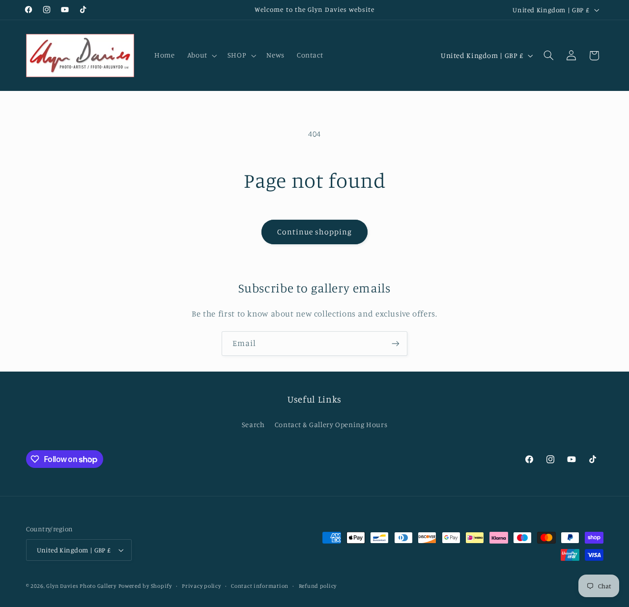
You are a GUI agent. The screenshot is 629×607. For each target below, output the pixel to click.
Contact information (259, 585)
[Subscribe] (395, 343)
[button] (201, 55)
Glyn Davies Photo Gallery (81, 585)
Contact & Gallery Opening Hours (331, 424)
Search (253, 424)
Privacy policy (201, 585)
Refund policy (318, 585)
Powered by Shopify (145, 585)
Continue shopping (314, 231)
